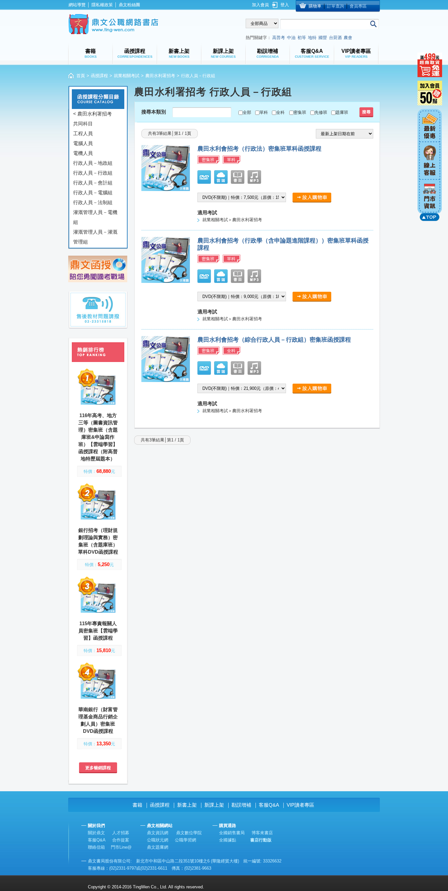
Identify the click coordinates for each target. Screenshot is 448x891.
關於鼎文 (96, 832)
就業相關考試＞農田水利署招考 (232, 219)
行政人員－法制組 (92, 202)
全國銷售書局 (232, 832)
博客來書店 (262, 832)
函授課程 (99, 75)
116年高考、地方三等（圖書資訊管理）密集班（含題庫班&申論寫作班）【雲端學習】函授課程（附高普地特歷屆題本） (98, 437)
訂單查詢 (335, 6)
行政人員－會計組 (92, 182)
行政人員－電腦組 (92, 192)
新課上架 (214, 805)
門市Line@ (121, 847)
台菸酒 (335, 37)
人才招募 (120, 832)
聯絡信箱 (96, 847)
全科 (280, 112)
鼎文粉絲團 (129, 4)
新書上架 (187, 805)
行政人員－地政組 (92, 163)
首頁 (80, 75)
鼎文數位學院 (189, 832)
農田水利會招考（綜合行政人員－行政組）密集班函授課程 (274, 339)
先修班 (321, 112)
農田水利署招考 (160, 75)
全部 (247, 112)
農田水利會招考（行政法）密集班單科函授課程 (259, 148)
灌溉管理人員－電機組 (95, 217)
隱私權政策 (102, 4)
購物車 (315, 6)
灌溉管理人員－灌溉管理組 (95, 236)
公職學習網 (185, 840)
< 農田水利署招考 (92, 114)
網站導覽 (77, 4)
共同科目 (83, 123)
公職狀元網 (157, 840)
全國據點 (227, 840)
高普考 (278, 37)
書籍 (137, 805)
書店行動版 (261, 840)
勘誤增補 (241, 805)
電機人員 (83, 153)
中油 (291, 37)
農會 (348, 37)
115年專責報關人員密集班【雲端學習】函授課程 (98, 631)
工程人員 (83, 133)
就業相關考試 (126, 75)
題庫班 (342, 112)
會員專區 (358, 6)
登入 (284, 4)
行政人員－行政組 (92, 173)
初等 (301, 37)
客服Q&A (269, 805)
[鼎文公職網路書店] (113, 24)
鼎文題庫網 (157, 847)
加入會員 (260, 4)
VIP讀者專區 (300, 805)
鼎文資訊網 (157, 832)
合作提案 (120, 840)
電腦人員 (83, 143)
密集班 (300, 112)
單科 (263, 112)
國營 (322, 37)
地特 (312, 37)
